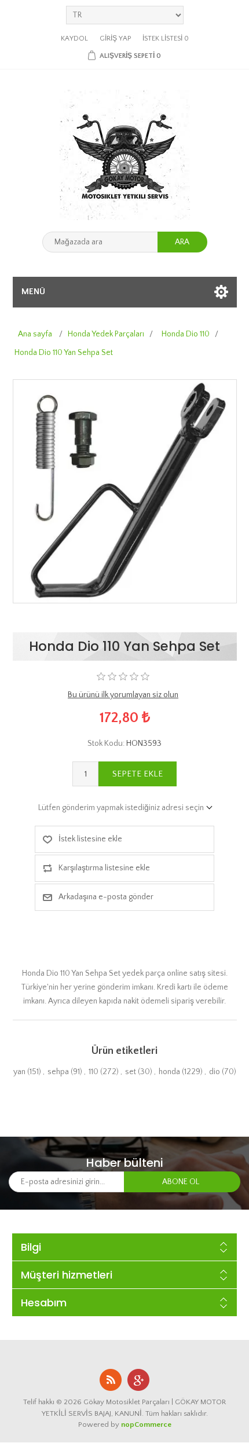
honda (169, 1071)
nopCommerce (146, 1424)
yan (19, 1071)
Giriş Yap (115, 38)
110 (93, 1071)
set (130, 1071)
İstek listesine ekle (90, 839)
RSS (111, 1380)
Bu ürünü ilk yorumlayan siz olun (123, 694)
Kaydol (74, 38)
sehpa (58, 1071)
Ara (182, 242)
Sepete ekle (137, 774)
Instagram (138, 1380)
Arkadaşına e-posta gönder (105, 897)
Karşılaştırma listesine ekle (104, 868)
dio (214, 1071)
